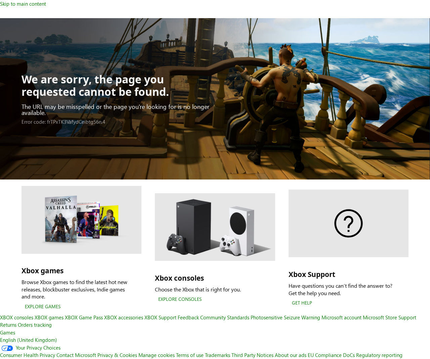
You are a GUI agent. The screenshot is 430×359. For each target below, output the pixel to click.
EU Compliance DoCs (331, 355)
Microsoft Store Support (389, 317)
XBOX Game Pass (84, 317)
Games (7, 332)
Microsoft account (341, 317)
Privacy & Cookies (117, 355)
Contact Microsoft (76, 355)
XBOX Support (160, 317)
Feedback (188, 317)
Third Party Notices (252, 355)
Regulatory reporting (379, 355)
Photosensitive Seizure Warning (285, 317)
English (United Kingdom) (28, 339)
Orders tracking (35, 324)
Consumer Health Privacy (27, 355)
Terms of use (190, 355)
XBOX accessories (123, 317)
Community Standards (224, 317)
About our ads (290, 355)
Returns (8, 324)
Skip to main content (23, 3)
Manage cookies (156, 355)
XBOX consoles (16, 317)
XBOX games (49, 317)
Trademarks (217, 355)
